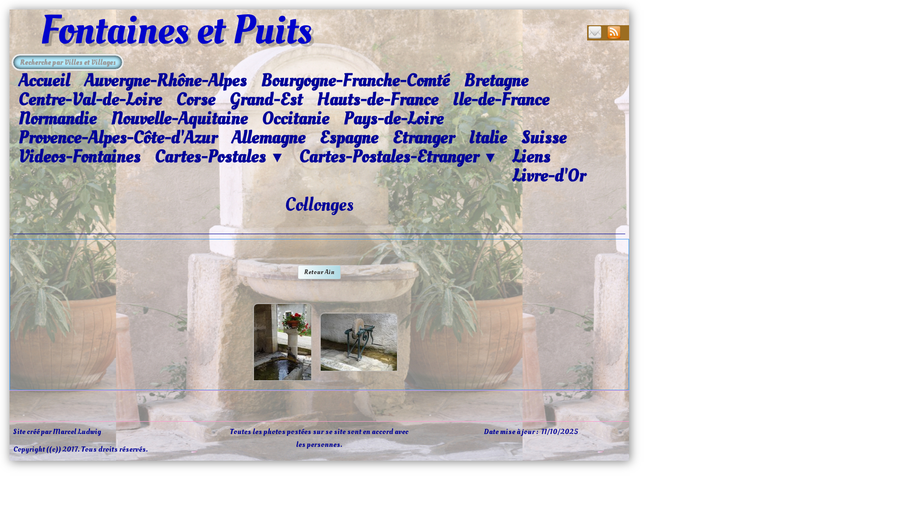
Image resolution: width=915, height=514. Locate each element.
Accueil (44, 80)
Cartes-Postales (220, 157)
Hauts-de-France (377, 99)
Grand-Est (266, 99)
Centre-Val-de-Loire (90, 99)
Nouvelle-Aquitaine (179, 118)
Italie (488, 137)
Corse (195, 99)
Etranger (424, 137)
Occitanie (295, 118)
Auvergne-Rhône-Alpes (165, 80)
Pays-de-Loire (394, 118)
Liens (531, 156)
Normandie (58, 118)
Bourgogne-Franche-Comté (355, 80)
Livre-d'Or (549, 175)
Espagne (349, 137)
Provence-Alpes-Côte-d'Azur (118, 137)
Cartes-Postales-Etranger (398, 157)
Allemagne (268, 137)
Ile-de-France (501, 99)
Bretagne (496, 80)
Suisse (544, 137)
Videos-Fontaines (80, 156)
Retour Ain (319, 272)
